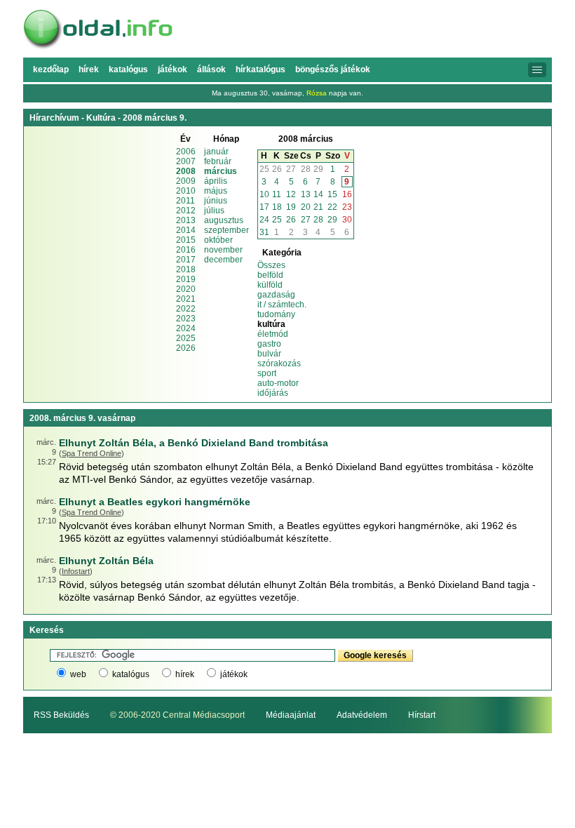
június (215, 201)
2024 (186, 328)
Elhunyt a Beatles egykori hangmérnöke (154, 501)
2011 (185, 201)
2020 (186, 289)
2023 (186, 318)
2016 (186, 250)
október (218, 240)
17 (264, 207)
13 (306, 194)
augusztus (223, 220)
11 (276, 194)
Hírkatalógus (260, 69)
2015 (186, 240)
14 (318, 194)
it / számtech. (281, 304)
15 (332, 194)
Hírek (89, 69)
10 (264, 194)
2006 (186, 151)
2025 (186, 338)
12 (291, 194)
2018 (186, 269)
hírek (184, 674)
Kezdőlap (51, 69)
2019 (186, 279)
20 (306, 207)
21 (318, 207)
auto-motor (278, 383)
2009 (186, 181)
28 (306, 169)
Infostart (76, 571)
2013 (186, 220)
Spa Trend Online (91, 453)
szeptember (226, 230)
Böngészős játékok (332, 69)
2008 (186, 171)
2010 (186, 191)
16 (347, 194)
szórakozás (279, 363)
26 (277, 169)
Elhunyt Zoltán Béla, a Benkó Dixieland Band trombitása (193, 442)
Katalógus (128, 69)
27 (291, 169)
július (214, 210)
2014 (186, 230)
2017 (186, 260)
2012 (186, 210)
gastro (269, 344)
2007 (186, 161)
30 (347, 220)
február (217, 161)
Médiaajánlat (291, 715)
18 (277, 207)
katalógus (130, 674)
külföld (270, 285)
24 (264, 220)
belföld (270, 275)
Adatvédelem (362, 715)
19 (291, 207)
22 (332, 207)
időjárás (272, 393)
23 (347, 207)
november (223, 250)
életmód (272, 334)
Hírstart (421, 715)
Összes (271, 265)
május (215, 191)
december (223, 260)
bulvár (269, 354)
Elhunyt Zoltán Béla (106, 560)
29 (318, 169)
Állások (211, 69)
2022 (186, 309)
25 (264, 169)
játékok (234, 674)
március (220, 171)
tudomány (276, 314)
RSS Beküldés (61, 715)
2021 (186, 299)
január (216, 151)
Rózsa (316, 93)
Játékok (172, 69)
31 (264, 232)
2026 (186, 348)
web (78, 674)
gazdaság (276, 295)
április (215, 181)
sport (266, 373)
